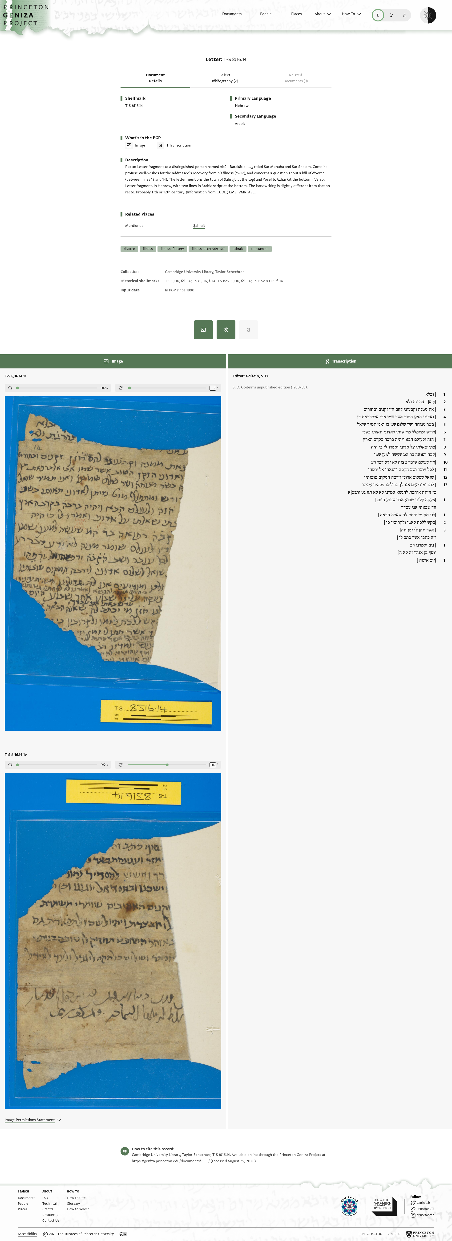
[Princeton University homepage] (420, 1234)
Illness (148, 249)
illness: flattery (172, 249)
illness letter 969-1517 (208, 249)
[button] (27, 17)
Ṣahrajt (199, 225)
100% (104, 388)
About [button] (320, 14)
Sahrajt (238, 249)
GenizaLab (423, 1203)
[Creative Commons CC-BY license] (123, 1234)
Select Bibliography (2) (225, 78)
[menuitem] (228, 16)
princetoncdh (425, 1215)
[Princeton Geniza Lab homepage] (353, 1206)
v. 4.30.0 (394, 1234)
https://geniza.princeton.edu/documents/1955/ (171, 1161)
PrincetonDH (425, 1209)
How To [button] (348, 14)
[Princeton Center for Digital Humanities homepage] (388, 1206)
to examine (259, 249)
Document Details (155, 78)
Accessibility (27, 1234)
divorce (129, 249)
